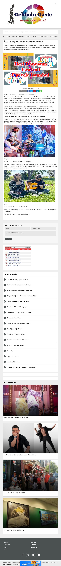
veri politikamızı (7, 564)
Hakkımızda (33, 547)
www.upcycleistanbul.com (23, 214)
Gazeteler (33, 544)
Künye (6, 549)
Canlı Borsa (7, 544)
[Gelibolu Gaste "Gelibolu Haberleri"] (30, 14)
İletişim (6, 547)
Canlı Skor (33, 542)
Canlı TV (6, 542)
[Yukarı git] (58, 563)
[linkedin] (37, 91)
